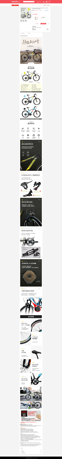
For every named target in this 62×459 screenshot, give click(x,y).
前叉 (37, 27)
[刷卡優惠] (45, 5)
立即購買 (37, 23)
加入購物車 (43, 23)
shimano (40, 27)
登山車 (33, 27)
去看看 (47, 29)
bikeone (35, 27)
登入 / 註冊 (49, 0)
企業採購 (38, 1)
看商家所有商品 (46, 10)
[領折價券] (48, 5)
